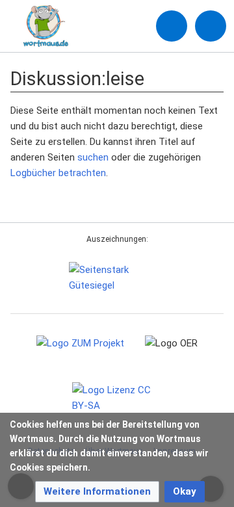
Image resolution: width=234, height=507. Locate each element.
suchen (93, 157)
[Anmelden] (171, 26)
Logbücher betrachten (58, 173)
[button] (97, 491)
